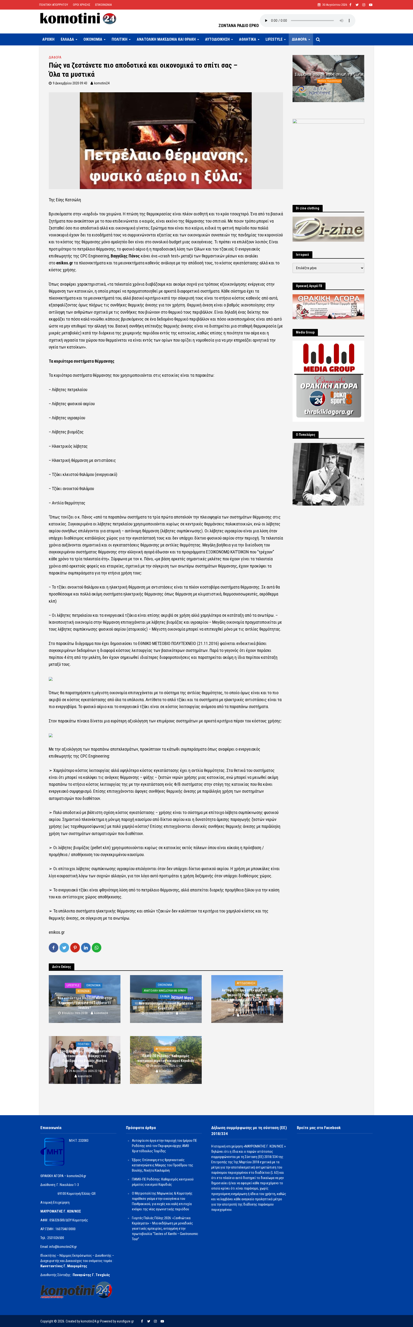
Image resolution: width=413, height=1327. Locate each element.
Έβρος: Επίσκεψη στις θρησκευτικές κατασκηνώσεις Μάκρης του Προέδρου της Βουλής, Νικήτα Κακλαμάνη (84, 1058)
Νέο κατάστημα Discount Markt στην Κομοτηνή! (166, 1006)
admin (183, 1013)
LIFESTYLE (274, 39)
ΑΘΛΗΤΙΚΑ (247, 39)
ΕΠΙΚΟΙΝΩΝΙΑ (103, 4)
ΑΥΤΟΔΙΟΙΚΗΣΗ (217, 39)
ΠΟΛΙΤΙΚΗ (119, 39)
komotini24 (101, 83)
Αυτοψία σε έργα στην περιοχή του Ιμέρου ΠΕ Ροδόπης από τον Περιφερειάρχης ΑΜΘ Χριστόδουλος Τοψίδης (247, 997)
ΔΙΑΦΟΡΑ (299, 39)
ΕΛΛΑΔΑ (67, 39)
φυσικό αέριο (133, 248)
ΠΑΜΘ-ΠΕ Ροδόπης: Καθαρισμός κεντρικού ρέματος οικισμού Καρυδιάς (165, 1058)
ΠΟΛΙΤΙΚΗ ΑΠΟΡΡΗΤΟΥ (53, 4)
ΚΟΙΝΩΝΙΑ (83, 991)
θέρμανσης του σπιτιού (205, 221)
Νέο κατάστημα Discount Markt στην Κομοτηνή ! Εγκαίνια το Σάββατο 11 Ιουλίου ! (85, 1003)
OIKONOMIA (92, 39)
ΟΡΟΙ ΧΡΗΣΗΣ (81, 4)
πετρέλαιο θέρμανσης (96, 248)
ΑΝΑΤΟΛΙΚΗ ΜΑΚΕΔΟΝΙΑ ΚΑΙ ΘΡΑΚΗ (166, 39)
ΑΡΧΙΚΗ (48, 39)
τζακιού (226, 248)
